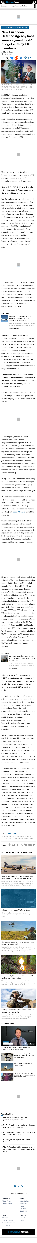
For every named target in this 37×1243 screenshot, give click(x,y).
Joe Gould (14, 668)
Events (22, 1206)
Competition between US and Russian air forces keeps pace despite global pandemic (20, 318)
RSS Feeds (23, 1208)
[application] (18, 1036)
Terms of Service (7, 1203)
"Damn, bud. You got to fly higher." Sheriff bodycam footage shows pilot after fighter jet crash (24, 1074)
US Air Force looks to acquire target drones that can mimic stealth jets (19, 1126)
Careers (22, 1220)
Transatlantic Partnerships (15, 27)
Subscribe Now (24, 1201)
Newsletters (23, 1203)
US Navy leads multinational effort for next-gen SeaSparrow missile (19, 1133)
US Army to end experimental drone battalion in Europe (16, 1140)
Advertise (5, 1218)
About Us (22, 1218)
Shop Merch (23, 1211)
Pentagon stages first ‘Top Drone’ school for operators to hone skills (17, 1010)
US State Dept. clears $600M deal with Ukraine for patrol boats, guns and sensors (22, 658)
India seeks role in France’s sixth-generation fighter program (15, 1118)
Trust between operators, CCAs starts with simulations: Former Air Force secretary (17, 877)
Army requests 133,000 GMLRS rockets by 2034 (23, 1064)
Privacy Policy (6, 1201)
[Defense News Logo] (12, 2)
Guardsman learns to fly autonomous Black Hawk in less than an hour (17, 943)
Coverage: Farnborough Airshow (18, 6)
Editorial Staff (6, 1225)
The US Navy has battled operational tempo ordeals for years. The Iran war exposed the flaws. (19, 1149)
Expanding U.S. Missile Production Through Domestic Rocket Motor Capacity (15, 1048)
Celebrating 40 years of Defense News (15, 910)
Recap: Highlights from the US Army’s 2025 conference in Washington (17, 977)
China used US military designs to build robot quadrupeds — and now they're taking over (24, 1055)
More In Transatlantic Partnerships (16, 852)
